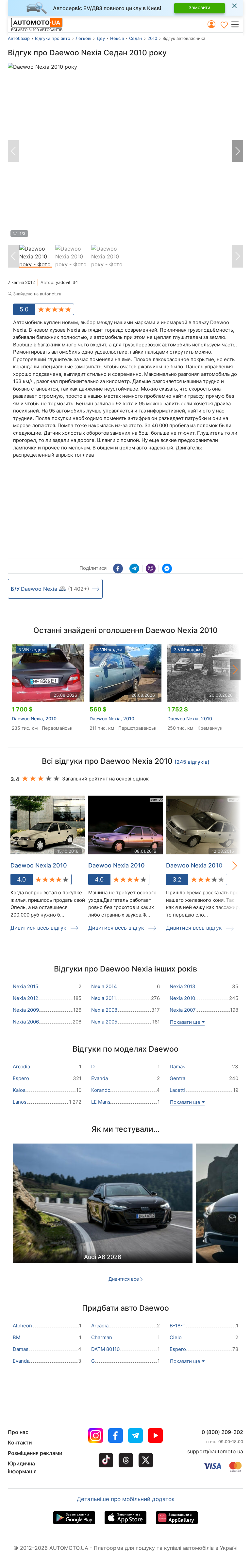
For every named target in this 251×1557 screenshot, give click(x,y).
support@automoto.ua (215, 1451)
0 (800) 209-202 (222, 1432)
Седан (135, 38)
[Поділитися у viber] (151, 568)
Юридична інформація (22, 1467)
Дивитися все (124, 1279)
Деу (101, 38)
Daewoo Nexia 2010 (38, 865)
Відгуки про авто (52, 38)
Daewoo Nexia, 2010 (34, 718)
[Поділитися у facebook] (118, 568)
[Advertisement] (57, 510)
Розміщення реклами (35, 1453)
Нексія (117, 38)
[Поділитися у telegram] (134, 568)
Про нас (18, 1432)
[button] (236, 24)
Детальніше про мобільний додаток (126, 1499)
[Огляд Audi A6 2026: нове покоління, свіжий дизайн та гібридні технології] (102, 1215)
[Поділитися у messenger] (167, 568)
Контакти (20, 1442)
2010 (152, 38)
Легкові (83, 38)
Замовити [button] (199, 7)
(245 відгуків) (192, 762)
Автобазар (19, 38)
